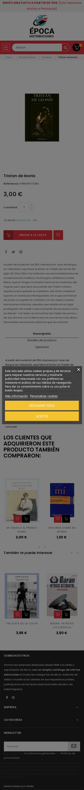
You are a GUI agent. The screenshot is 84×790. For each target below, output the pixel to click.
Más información (16, 396)
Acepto (42, 416)
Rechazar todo (42, 405)
